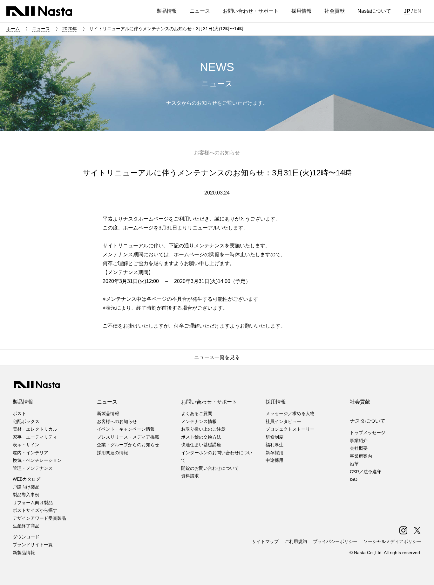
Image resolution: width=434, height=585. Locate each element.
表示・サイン (26, 444)
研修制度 (274, 437)
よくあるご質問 (196, 413)
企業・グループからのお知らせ (128, 444)
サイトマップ (265, 541)
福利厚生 (274, 444)
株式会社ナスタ (39, 11)
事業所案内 (361, 456)
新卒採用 (274, 452)
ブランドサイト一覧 (33, 544)
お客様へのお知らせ (117, 421)
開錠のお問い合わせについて (210, 468)
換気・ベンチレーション (37, 460)
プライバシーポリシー (335, 541)
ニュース (41, 28)
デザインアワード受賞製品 (39, 518)
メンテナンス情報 (199, 421)
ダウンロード (26, 536)
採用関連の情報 (112, 452)
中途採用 (274, 460)
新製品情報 (24, 552)
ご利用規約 (296, 541)
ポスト (19, 413)
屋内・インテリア (30, 452)
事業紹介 (359, 440)
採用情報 (276, 402)
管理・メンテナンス (33, 468)
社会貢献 (360, 402)
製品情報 (23, 402)
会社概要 (359, 448)
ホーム (13, 28)
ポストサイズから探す (35, 510)
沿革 (354, 463)
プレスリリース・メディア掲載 (128, 437)
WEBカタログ (26, 479)
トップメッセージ (367, 432)
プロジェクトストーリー (290, 429)
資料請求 (190, 475)
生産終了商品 (26, 525)
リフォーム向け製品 (33, 502)
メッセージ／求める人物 (290, 413)
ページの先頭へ (420, 571)
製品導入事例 (26, 494)
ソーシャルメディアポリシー (392, 541)
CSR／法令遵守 (365, 471)
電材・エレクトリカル (35, 429)
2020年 (69, 28)
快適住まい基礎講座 (201, 444)
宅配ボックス (26, 421)
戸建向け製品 (26, 487)
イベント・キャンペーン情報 (126, 429)
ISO (353, 479)
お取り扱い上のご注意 (203, 429)
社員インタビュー (283, 421)
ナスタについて (367, 421)
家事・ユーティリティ (35, 437)
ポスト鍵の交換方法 (201, 437)
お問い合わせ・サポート (209, 402)
